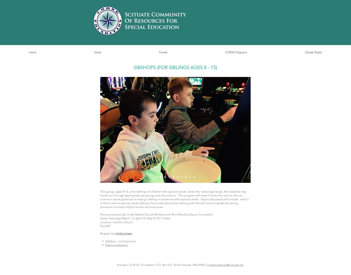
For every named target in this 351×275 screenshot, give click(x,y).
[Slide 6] (177, 177)
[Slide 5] (173, 177)
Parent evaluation (116, 245)
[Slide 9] (190, 177)
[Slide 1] (156, 177)
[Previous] (105, 130)
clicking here (123, 233)
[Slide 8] (186, 177)
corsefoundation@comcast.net (225, 265)
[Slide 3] (165, 177)
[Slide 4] (169, 177)
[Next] (245, 130)
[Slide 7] (181, 177)
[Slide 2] (160, 177)
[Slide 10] (194, 177)
